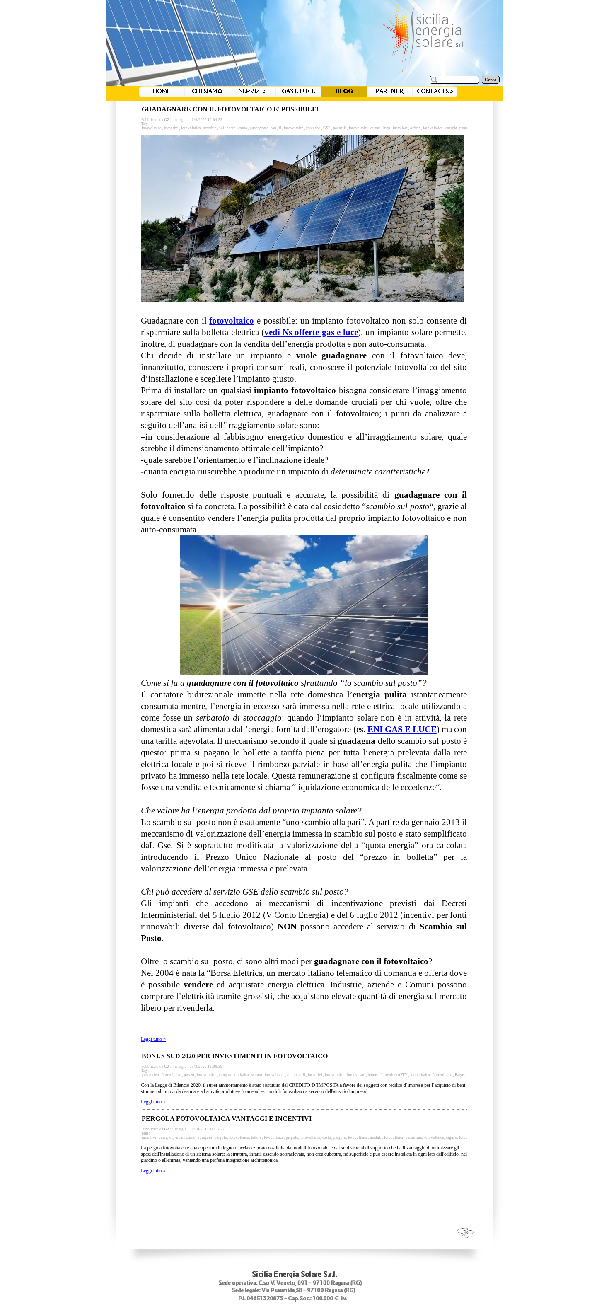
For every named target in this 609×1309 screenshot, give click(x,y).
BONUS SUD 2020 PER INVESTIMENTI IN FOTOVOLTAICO (235, 1056)
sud (362, 1075)
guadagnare (259, 128)
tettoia (256, 1137)
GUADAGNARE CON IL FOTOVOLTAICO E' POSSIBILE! (230, 109)
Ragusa (460, 1075)
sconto (256, 1075)
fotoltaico (241, 1075)
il (280, 128)
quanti (375, 128)
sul (221, 128)
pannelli (339, 128)
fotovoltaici (358, 128)
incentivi (171, 128)
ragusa (207, 1137)
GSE (327, 128)
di (171, 1137)
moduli (376, 1137)
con (273, 128)
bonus (352, 1075)
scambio (210, 128)
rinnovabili (296, 1075)
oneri (163, 1137)
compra (225, 1075)
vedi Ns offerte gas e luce (311, 332)
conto (242, 128)
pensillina (414, 1137)
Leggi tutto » (153, 1039)
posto (231, 128)
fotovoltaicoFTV (394, 1075)
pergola (221, 1137)
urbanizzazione (187, 1137)
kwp (386, 128)
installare (400, 128)
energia (180, 120)
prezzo (189, 1075)
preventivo (150, 1075)
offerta (415, 128)
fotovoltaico (152, 128)
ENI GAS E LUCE (402, 729)
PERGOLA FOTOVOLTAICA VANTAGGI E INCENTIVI (227, 1118)
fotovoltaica (239, 1137)
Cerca (491, 79)
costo (326, 1137)
